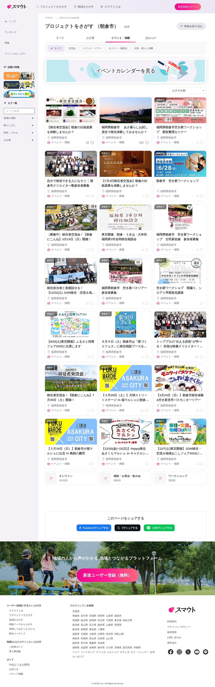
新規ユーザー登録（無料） (107, 575)
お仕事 (7, 140)
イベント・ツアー (92, 48)
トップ (12, 21)
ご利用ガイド (16, 646)
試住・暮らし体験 (143, 48)
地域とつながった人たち (22, 628)
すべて (57, 48)
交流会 (72, 48)
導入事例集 (15, 651)
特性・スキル (11, 132)
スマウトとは (16, 610)
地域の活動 (9, 117)
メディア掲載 (16, 674)
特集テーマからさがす (21, 624)
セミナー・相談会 (118, 48)
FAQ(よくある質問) (19, 664)
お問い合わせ (174, 637)
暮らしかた (9, 125)
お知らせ (13, 669)
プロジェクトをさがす (21, 615)
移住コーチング (17, 633)
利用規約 (172, 621)
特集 (7, 43)
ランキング (10, 32)
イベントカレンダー (15, 53)
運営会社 (172, 642)
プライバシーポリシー (179, 626)
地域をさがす (16, 619)
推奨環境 (172, 632)
